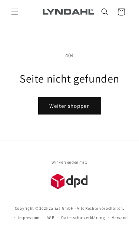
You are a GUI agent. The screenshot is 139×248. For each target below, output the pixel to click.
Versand (120, 217)
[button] (15, 12)
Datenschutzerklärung (83, 217)
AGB (50, 217)
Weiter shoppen (69, 105)
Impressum (29, 217)
